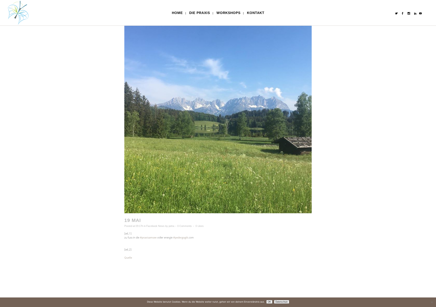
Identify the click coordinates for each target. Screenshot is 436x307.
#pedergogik (180, 237)
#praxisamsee (148, 237)
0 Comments (184, 225)
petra (171, 225)
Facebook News (155, 225)
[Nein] (431, 302)
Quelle (128, 257)
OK (269, 302)
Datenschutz (281, 302)
